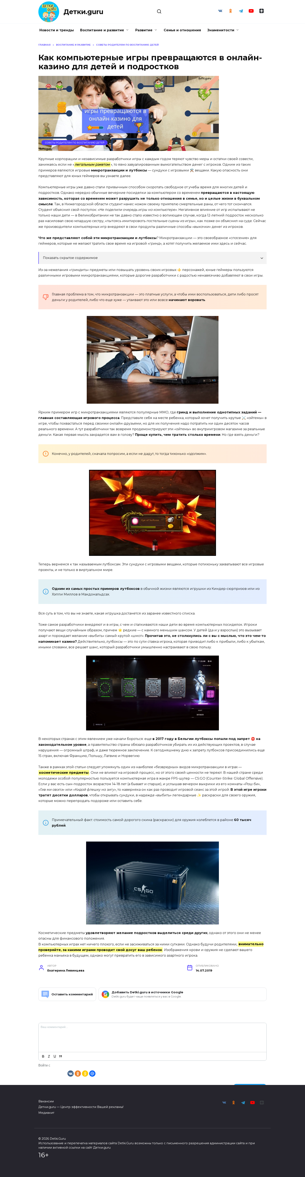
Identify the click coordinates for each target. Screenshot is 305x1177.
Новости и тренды (56, 30)
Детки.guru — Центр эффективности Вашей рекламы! (80, 1107)
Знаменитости (220, 30)
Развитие (143, 30)
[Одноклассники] (78, 1073)
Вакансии (46, 1101)
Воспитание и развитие (102, 30)
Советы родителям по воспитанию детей (74, 142)
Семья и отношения (182, 30)
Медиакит (46, 1113)
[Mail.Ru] (92, 1073)
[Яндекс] (85, 1073)
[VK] (70, 1073)
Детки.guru (83, 12)
